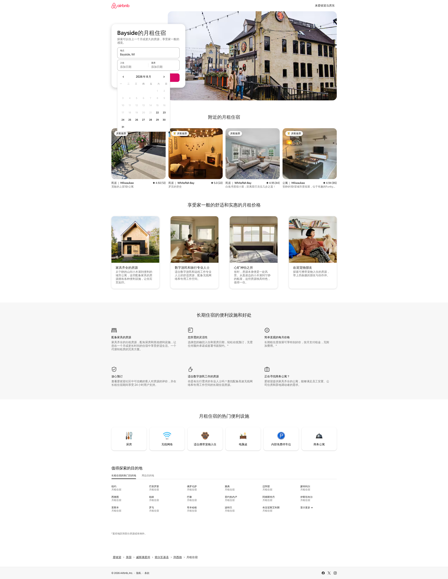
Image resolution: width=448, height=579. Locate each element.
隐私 (138, 573)
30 (164, 119)
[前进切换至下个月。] (164, 77)
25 (129, 119)
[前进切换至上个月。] (123, 77)
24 (122, 119)
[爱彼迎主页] (120, 5)
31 (123, 127)
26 (136, 119)
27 (143, 119)
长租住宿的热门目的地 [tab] (123, 475)
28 (150, 119)
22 (157, 112)
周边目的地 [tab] (148, 475)
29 (157, 119)
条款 (147, 573)
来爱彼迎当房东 (325, 5)
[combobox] (148, 54)
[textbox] (133, 67)
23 (164, 112)
